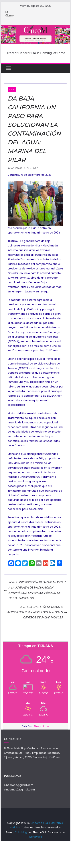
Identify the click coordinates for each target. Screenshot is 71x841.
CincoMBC (32, 168)
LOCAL (12, 89)
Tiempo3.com (42, 726)
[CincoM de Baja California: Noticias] (35, 27)
